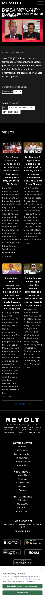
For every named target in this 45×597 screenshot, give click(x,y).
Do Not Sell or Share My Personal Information (22, 586)
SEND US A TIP (22, 531)
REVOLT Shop (22, 511)
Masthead (22, 479)
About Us (22, 475)
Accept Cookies (22, 593)
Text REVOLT (22, 507)
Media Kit (22, 486)
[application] (22, 30)
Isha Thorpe (9, 53)
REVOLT (8, 256)
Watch (18, 92)
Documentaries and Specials (21, 108)
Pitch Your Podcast (22, 457)
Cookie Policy (30, 581)
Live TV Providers (22, 454)
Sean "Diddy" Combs (11, 112)
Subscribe (22, 500)
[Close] (42, 569)
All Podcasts (22, 450)
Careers (22, 490)
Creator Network (22, 461)
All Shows (22, 446)
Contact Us (22, 504)
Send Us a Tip (22, 482)
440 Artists (22, 465)
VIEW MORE (21, 404)
